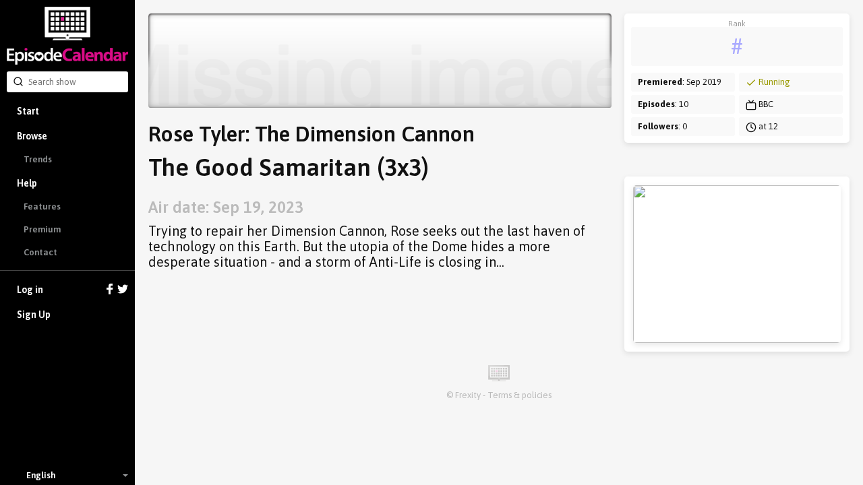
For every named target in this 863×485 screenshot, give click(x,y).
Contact (40, 252)
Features (42, 206)
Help (27, 183)
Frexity (468, 395)
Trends (38, 159)
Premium (42, 229)
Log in (30, 289)
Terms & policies (519, 395)
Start (28, 111)
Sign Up (34, 314)
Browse (32, 136)
